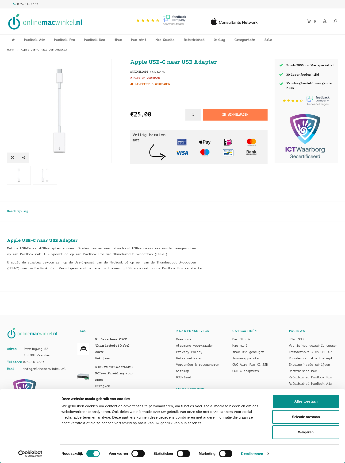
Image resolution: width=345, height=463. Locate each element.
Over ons (183, 339)
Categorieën (244, 40)
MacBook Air (34, 40)
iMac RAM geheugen (248, 352)
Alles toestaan (306, 401)
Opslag (219, 40)
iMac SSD (296, 339)
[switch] (138, 453)
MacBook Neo (94, 40)
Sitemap (182, 371)
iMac (118, 40)
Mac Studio (165, 40)
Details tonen (252, 454)
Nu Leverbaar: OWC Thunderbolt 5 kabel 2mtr (112, 345)
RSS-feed (183, 377)
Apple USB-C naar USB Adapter (44, 49)
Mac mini (138, 40)
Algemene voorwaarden (195, 345)
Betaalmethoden (189, 358)
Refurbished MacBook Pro (310, 377)
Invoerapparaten (246, 358)
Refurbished (194, 40)
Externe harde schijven (309, 364)
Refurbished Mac (303, 371)
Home (10, 49)
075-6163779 (27, 4)
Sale (268, 40)
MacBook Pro (64, 40)
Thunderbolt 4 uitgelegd (310, 358)
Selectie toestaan (306, 417)
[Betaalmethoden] (181, 142)
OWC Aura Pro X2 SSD (250, 364)
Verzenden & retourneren (197, 364)
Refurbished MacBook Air (310, 383)
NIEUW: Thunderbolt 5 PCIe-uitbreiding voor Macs (114, 373)
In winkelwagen (235, 114)
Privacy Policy (189, 352)
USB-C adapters (245, 371)
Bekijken (102, 358)
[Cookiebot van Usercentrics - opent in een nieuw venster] (30, 453)
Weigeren (306, 432)
